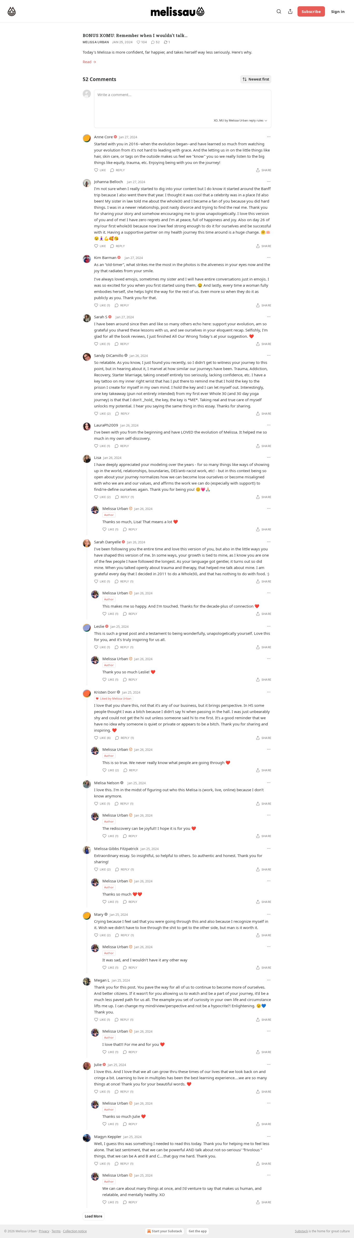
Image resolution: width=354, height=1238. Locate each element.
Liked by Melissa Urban (115, 698)
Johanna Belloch (108, 181)
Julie (98, 1064)
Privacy (44, 1231)
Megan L (102, 980)
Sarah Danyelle (107, 541)
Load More (93, 1216)
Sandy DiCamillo (108, 355)
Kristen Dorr (105, 692)
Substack (301, 1231)
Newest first (259, 79)
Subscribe (311, 11)
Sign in (338, 11)
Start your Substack (167, 1231)
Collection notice (75, 1231)
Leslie (99, 626)
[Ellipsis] (269, 137)
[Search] (279, 11)
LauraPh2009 (106, 425)
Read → (89, 61)
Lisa (97, 457)
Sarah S (100, 316)
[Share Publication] (290, 11)
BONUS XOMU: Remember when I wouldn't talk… (135, 35)
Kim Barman (105, 257)
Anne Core (103, 136)
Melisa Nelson (106, 782)
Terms (56, 1231)
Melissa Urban (96, 42)
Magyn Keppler (107, 1136)
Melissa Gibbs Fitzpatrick (116, 848)
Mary (98, 914)
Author (109, 515)
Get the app (198, 1231)
